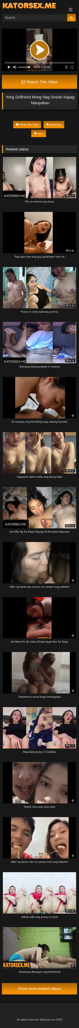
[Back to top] (67, 1016)
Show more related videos (39, 989)
